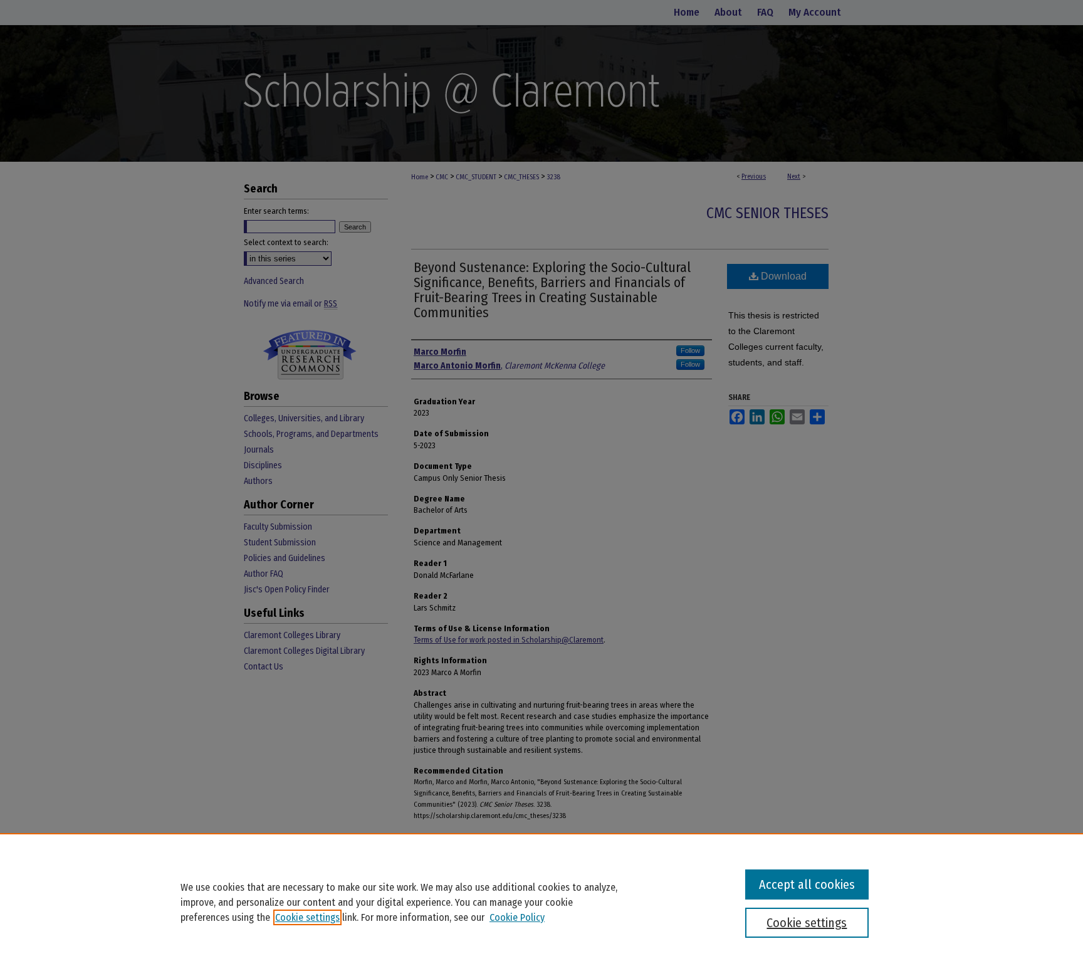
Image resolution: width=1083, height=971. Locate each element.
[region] (541, 902)
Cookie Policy (517, 917)
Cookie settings (307, 917)
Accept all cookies (807, 884)
